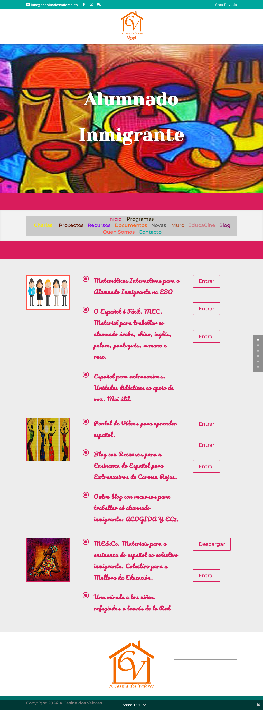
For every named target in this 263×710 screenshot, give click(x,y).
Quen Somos (119, 232)
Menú (131, 39)
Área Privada (226, 5)
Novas (158, 225)
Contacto (150, 232)
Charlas (43, 225)
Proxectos (71, 225)
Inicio (114, 219)
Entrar (206, 281)
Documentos (131, 225)
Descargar (212, 544)
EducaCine (201, 225)
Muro (177, 225)
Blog (224, 225)
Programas (140, 219)
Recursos (99, 225)
